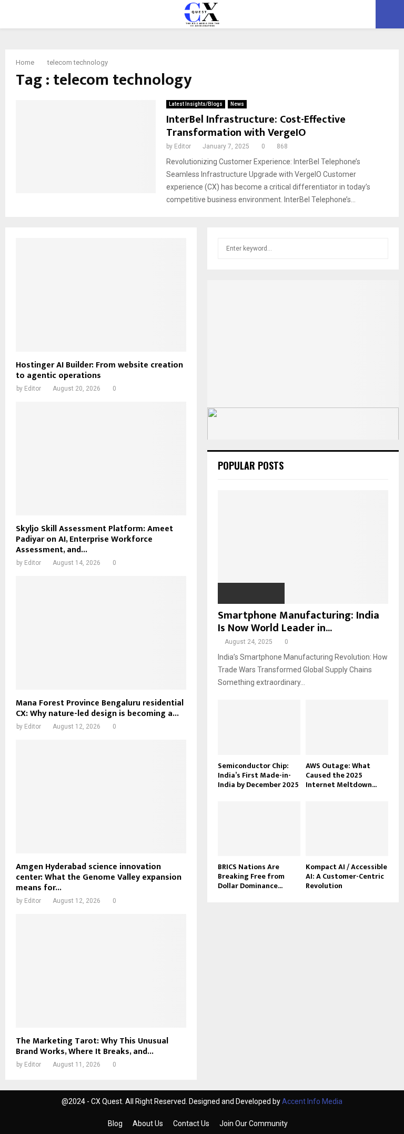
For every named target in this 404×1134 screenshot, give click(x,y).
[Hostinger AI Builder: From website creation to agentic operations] (101, 295)
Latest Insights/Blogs (196, 104)
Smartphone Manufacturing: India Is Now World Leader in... (298, 621)
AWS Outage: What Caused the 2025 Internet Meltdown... (341, 775)
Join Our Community (253, 1123)
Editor (182, 146)
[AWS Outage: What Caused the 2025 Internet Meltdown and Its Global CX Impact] (347, 727)
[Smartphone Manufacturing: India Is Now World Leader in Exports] (303, 547)
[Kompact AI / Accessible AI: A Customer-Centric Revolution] (347, 829)
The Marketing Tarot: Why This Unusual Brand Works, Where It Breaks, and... (92, 1046)
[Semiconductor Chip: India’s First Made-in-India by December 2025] (259, 727)
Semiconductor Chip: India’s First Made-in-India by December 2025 (258, 775)
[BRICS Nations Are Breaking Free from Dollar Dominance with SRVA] (259, 829)
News (237, 104)
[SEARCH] (377, 248)
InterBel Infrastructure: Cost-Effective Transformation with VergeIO (256, 126)
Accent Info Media (312, 1101)
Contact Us (191, 1123)
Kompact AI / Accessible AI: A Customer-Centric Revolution (346, 876)
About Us (148, 1123)
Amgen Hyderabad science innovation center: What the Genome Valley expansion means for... (98, 877)
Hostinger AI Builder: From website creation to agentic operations (99, 370)
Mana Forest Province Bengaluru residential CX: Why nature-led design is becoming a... (100, 708)
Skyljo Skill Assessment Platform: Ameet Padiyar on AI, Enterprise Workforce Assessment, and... (94, 539)
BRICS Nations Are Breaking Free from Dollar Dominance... (251, 876)
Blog (115, 1123)
